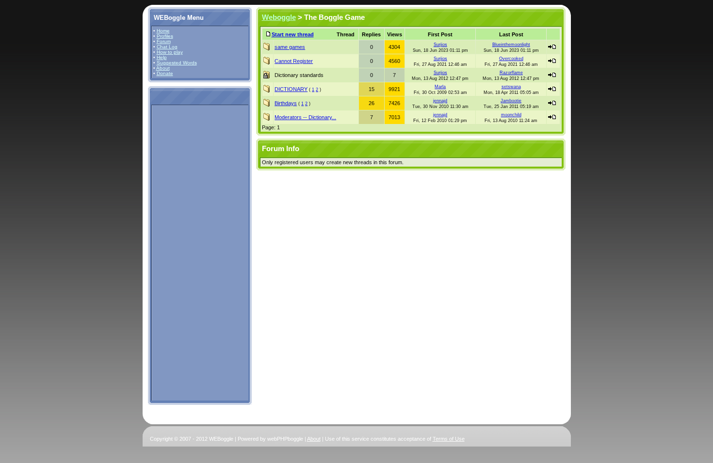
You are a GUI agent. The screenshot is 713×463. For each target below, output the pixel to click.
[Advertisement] (182, 252)
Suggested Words (177, 62)
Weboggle (279, 17)
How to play (170, 52)
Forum (164, 41)
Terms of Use (449, 439)
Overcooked (511, 58)
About (163, 68)
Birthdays (286, 103)
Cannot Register (294, 61)
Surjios (440, 44)
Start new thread (293, 34)
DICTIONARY (291, 89)
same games (290, 47)
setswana (511, 86)
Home (163, 30)
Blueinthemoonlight (511, 44)
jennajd (440, 100)
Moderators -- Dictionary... (305, 117)
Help (162, 57)
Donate (165, 73)
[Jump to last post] (552, 47)
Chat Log (167, 46)
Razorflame (511, 72)
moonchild (511, 114)
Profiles (165, 36)
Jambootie (511, 100)
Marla (440, 86)
